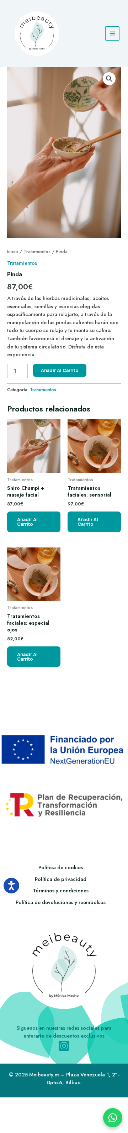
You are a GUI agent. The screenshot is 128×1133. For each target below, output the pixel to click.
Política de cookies (60, 867)
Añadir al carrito (60, 370)
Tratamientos (36, 251)
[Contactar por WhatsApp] (112, 1117)
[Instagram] (64, 1045)
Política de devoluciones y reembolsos (61, 902)
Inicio (12, 251)
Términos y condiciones (61, 890)
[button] (109, 78)
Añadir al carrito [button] (27, 521)
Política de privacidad (60, 879)
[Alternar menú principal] (112, 33)
